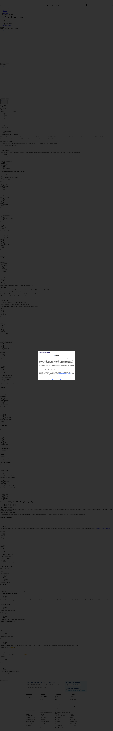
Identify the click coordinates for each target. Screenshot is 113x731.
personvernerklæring (43, 376)
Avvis (65, 379)
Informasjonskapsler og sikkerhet (65, 373)
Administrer (56, 379)
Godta (47, 379)
